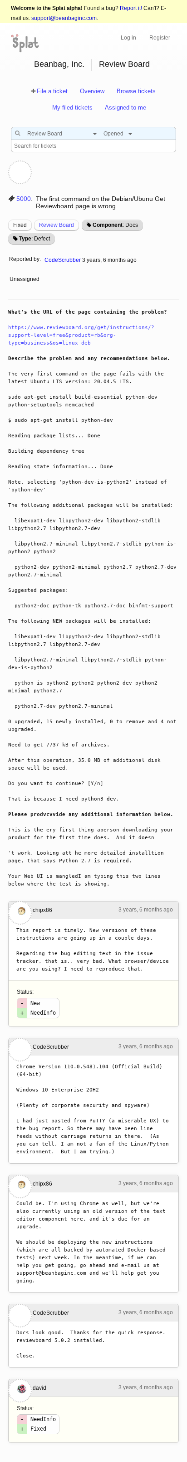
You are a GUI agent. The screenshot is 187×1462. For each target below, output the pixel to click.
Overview (92, 91)
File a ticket (52, 91)
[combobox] (59, 133)
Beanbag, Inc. (59, 64)
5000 (23, 198)
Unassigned (25, 279)
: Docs (115, 225)
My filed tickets (72, 107)
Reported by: (25, 259)
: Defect (34, 238)
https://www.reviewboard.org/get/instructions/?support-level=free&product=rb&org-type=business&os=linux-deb (81, 335)
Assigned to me (125, 107)
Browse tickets (136, 91)
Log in (128, 38)
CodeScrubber (62, 260)
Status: (25, 992)
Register (159, 38)
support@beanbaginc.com (64, 18)
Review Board (124, 64)
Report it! (131, 8)
